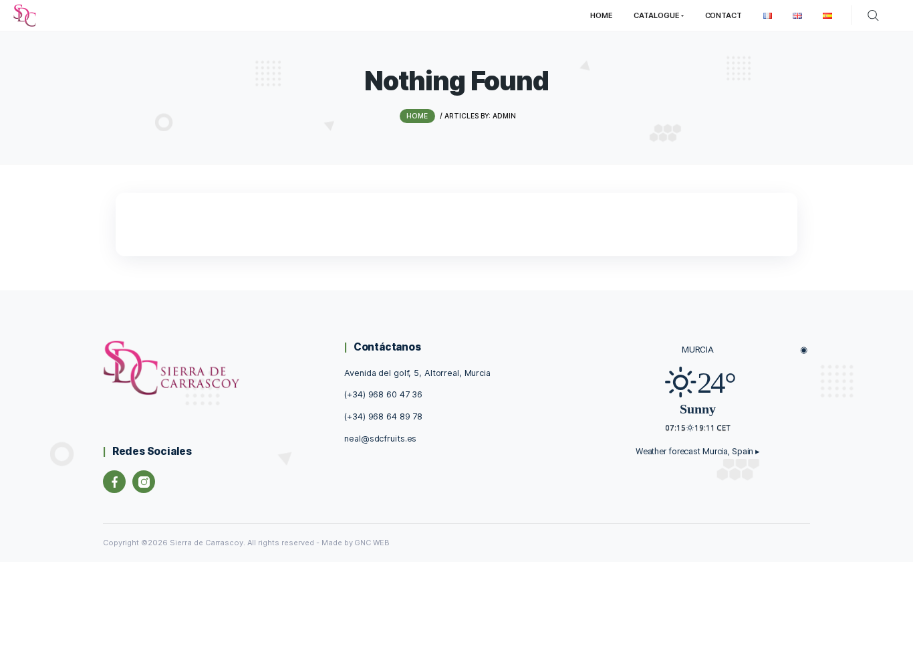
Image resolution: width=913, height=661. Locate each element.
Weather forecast (698, 451)
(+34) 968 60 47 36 (383, 394)
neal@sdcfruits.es (380, 439)
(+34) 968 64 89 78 (383, 416)
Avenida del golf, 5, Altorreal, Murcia (417, 373)
